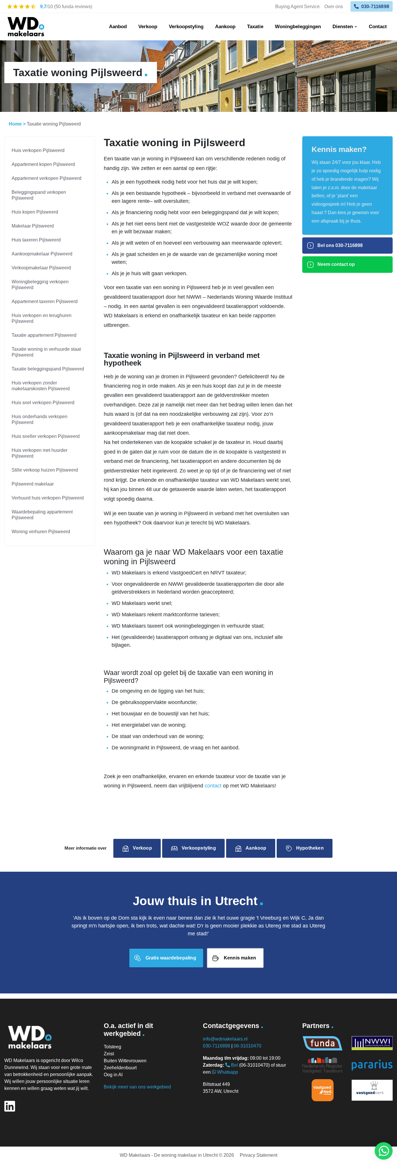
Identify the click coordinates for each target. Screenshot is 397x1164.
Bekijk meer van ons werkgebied (137, 1086)
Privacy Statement (258, 1155)
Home (15, 123)
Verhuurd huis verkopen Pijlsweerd (48, 497)
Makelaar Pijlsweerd (33, 225)
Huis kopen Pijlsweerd (35, 211)
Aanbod (118, 26)
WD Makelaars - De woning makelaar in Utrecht (169, 1155)
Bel (234, 1065)
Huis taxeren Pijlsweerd (36, 239)
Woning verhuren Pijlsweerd (41, 531)
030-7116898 (374, 6)
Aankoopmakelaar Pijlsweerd (42, 253)
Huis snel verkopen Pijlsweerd (43, 402)
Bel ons (339, 245)
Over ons (333, 6)
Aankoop (225, 26)
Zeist (109, 1053)
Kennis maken (240, 957)
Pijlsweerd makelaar (33, 483)
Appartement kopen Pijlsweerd (43, 164)
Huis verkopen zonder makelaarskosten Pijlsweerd (41, 385)
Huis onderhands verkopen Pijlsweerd (39, 419)
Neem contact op (335, 264)
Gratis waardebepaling (171, 957)
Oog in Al (113, 1074)
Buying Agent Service (297, 6)
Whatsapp (227, 1072)
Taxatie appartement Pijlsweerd (44, 335)
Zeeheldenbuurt (120, 1067)
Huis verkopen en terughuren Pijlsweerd (41, 318)
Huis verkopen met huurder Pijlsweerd (39, 453)
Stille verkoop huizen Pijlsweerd (45, 470)
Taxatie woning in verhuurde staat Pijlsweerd (46, 352)
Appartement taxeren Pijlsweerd (45, 301)
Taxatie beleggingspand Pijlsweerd (48, 368)
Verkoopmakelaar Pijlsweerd (41, 267)
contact (213, 786)
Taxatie (255, 26)
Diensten (342, 26)
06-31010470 (247, 1045)
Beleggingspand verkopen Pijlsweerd (39, 195)
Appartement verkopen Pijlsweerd (46, 178)
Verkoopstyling (186, 26)
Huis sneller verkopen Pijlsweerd (46, 436)
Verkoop (147, 26)
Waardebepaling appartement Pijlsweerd (42, 514)
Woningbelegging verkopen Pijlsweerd (40, 284)
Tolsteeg (112, 1046)
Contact (378, 26)
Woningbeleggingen (298, 26)
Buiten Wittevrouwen (125, 1060)
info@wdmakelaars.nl (225, 1038)
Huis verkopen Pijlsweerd (38, 150)
